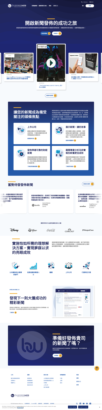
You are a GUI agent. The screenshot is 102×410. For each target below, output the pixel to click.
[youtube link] (83, 403)
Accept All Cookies (83, 407)
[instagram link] (90, 403)
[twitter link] (77, 403)
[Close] (99, 407)
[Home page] (17, 5)
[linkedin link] (80, 403)
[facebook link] (87, 403)
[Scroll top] (97, 368)
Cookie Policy (20, 407)
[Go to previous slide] (4, 201)
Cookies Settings (72, 407)
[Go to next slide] (97, 201)
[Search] (82, 2)
